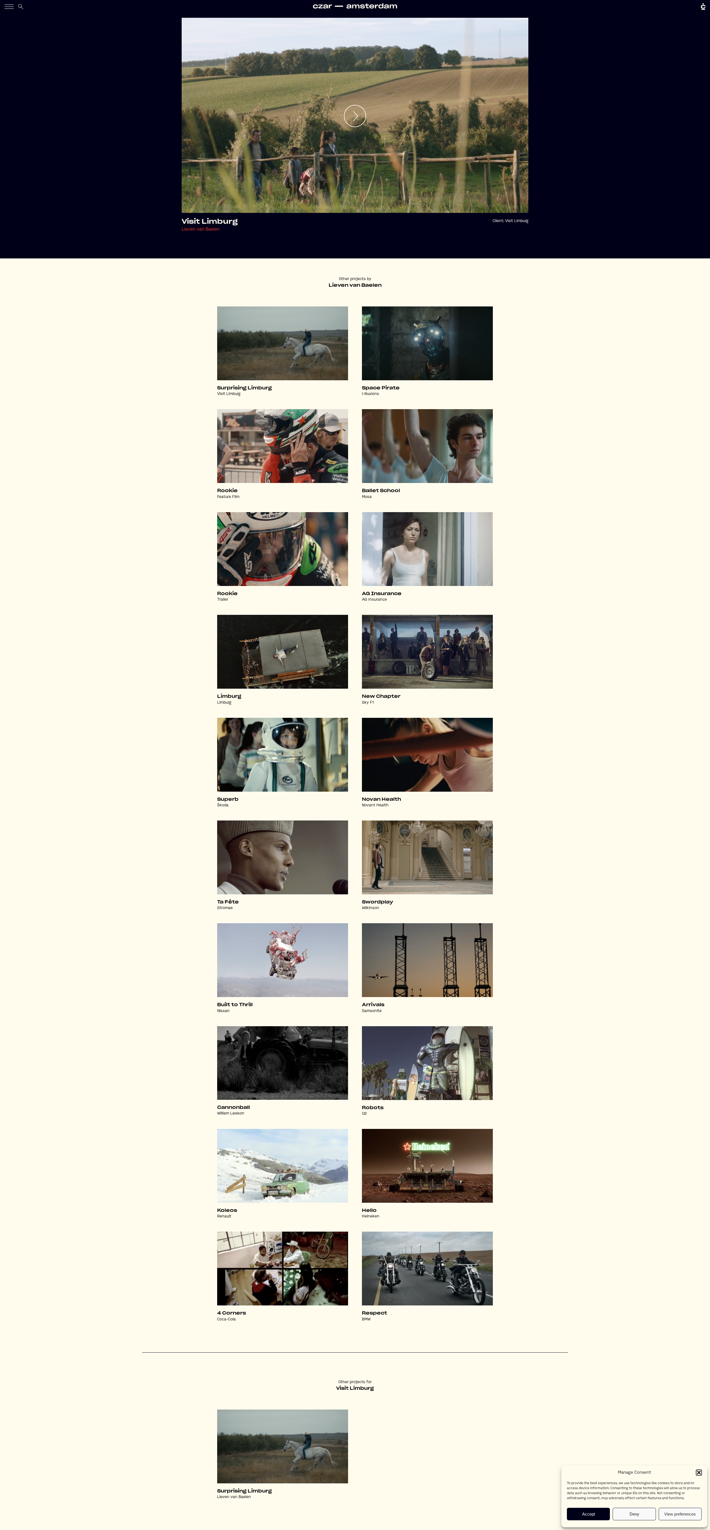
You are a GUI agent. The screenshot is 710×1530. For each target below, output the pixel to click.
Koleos (227, 1210)
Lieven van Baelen (201, 229)
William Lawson (230, 1113)
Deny (634, 1514)
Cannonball (233, 1107)
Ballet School (381, 491)
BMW (366, 1319)
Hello (369, 1210)
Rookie (227, 491)
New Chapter (381, 696)
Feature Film (228, 497)
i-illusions (370, 394)
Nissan (223, 1011)
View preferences (680, 1514)
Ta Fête (228, 902)
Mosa (367, 497)
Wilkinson (370, 908)
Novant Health (375, 805)
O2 (364, 1114)
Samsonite (372, 1011)
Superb (228, 799)
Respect (374, 1313)
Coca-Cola (226, 1319)
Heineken (370, 1216)
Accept (588, 1514)
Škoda (223, 805)
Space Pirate (381, 388)
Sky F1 (368, 702)
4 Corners (231, 1313)
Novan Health (381, 799)
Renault (224, 1216)
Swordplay (377, 902)
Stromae (225, 908)
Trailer (222, 600)
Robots (373, 1108)
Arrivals (373, 1005)
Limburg (229, 696)
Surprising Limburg (244, 388)
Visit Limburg (516, 221)
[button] (699, 1472)
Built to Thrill (235, 1005)
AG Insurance (382, 594)
